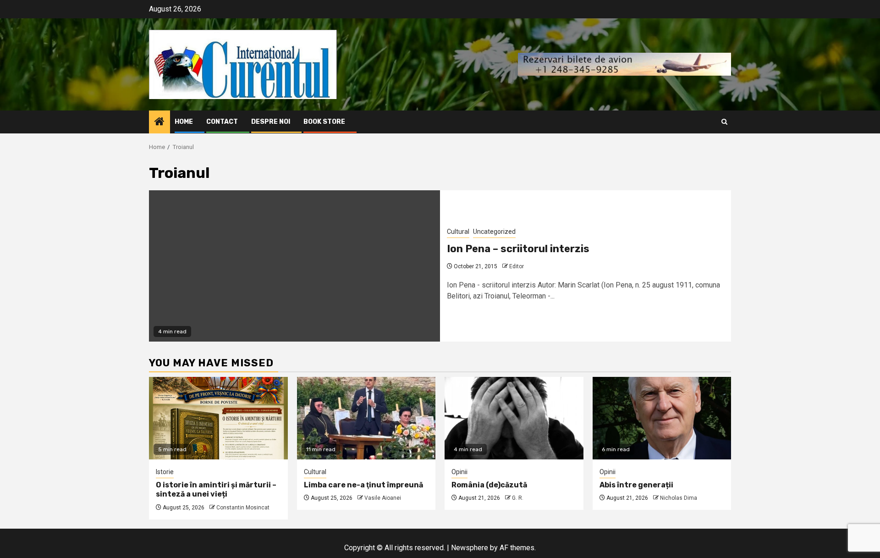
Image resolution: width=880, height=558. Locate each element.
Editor (516, 266)
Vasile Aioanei (382, 498)
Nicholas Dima (678, 498)
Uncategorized (494, 231)
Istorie (165, 471)
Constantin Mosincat (243, 507)
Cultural (458, 231)
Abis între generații (636, 485)
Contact (222, 122)
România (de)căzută (489, 485)
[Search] (724, 122)
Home (184, 122)
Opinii (459, 471)
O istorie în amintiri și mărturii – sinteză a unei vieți (216, 490)
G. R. (517, 498)
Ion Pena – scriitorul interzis (518, 249)
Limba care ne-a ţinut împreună (363, 485)
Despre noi (270, 122)
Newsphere (469, 547)
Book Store (324, 122)
